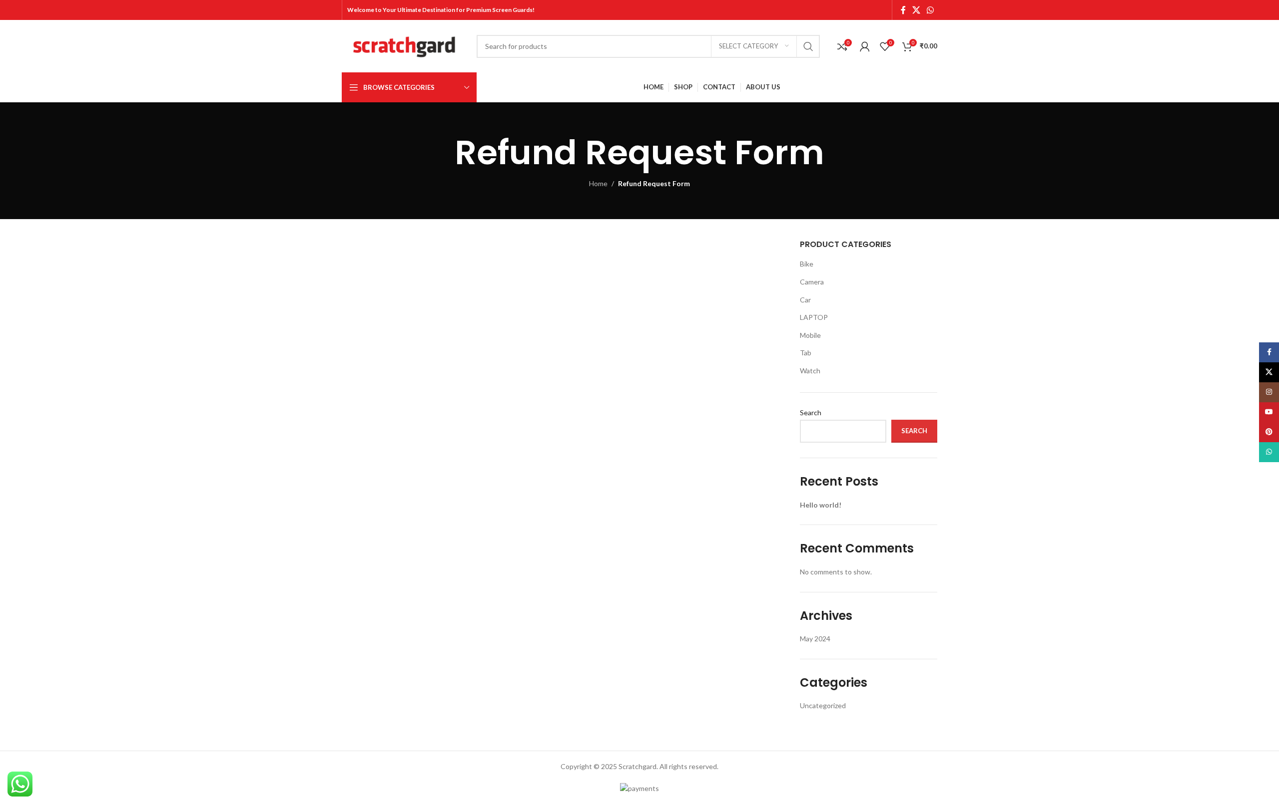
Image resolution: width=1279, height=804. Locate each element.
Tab (805, 352)
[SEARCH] (808, 46)
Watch (810, 370)
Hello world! (820, 505)
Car (805, 299)
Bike (806, 264)
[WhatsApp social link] (930, 9)
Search (810, 412)
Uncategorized (823, 705)
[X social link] (916, 9)
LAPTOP (814, 317)
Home (598, 183)
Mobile (810, 335)
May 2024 (815, 638)
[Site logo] (404, 45)
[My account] (865, 46)
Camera (812, 281)
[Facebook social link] (903, 9)
